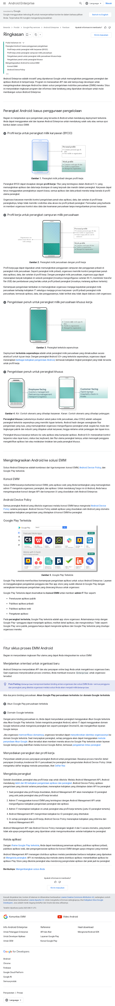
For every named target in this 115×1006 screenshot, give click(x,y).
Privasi (20, 993)
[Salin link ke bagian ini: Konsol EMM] (22, 479)
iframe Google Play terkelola (25, 845)
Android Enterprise (21, 3)
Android (6, 959)
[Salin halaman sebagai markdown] (35, 34)
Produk (16, 27)
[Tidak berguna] (109, 27)
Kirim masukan (101, 35)
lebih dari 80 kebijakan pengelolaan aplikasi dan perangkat (43, 783)
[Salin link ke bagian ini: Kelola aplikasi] (24, 839)
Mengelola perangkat (16, 857)
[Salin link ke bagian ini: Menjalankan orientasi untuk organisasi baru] (62, 663)
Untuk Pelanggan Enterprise (15, 932)
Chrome (7, 963)
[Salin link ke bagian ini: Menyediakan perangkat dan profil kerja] (57, 753)
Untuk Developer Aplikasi (14, 936)
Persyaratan (8, 993)
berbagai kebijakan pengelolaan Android (35, 360)
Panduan (65, 27)
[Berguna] (105, 27)
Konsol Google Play (49, 941)
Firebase (7, 968)
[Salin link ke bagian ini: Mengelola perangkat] (33, 774)
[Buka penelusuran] (80, 3)
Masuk (109, 3)
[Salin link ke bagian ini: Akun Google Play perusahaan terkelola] (51, 704)
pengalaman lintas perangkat (87, 745)
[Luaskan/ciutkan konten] (23, 42)
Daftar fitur (60, 765)
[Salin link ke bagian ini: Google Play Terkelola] (34, 521)
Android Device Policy (90, 467)
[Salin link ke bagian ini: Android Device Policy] (34, 500)
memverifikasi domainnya (31, 735)
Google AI (7, 977)
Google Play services (31, 27)
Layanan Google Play (50, 936)
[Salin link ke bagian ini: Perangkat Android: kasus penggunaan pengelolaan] (84, 111)
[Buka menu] (4, 3)
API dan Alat (46, 932)
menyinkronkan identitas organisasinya (89, 735)
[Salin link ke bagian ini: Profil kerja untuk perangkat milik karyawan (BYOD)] (75, 133)
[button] (57, 133)
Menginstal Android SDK (88, 932)
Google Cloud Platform (13, 972)
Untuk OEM (8, 941)
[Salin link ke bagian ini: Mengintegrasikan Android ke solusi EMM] (69, 460)
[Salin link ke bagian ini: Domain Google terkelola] (36, 712)
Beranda (6, 27)
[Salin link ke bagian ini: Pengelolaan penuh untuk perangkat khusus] (66, 372)
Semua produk (9, 981)
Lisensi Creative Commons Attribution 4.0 (77, 897)
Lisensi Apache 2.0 (36, 900)
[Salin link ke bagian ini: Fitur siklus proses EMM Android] (55, 648)
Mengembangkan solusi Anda (30, 869)
